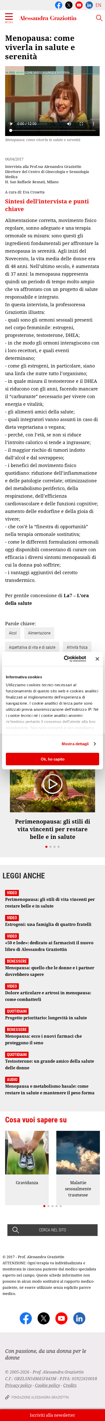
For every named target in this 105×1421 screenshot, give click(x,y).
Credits (69, 1385)
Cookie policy (47, 1385)
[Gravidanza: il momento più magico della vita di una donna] (27, 1152)
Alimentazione (39, 633)
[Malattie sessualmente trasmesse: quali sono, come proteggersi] (78, 1152)
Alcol (13, 633)
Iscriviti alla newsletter (52, 1415)
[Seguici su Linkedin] (89, 4)
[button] (46, 847)
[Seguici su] (79, 4)
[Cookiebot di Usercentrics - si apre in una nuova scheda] (65, 659)
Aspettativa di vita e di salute (32, 647)
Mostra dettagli (75, 744)
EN (98, 5)
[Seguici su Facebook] (58, 4)
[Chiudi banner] (97, 658)
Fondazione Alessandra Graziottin (40, 1397)
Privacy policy (18, 1385)
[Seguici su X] (69, 4)
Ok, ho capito (52, 759)
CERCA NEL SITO (52, 1230)
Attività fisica (77, 647)
